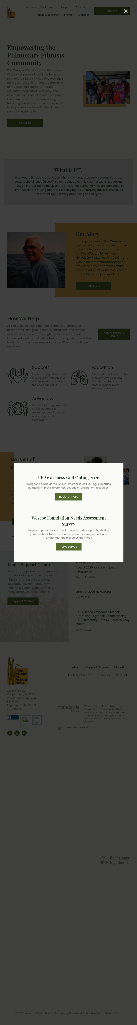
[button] (68, 496)
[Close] (126, 11)
